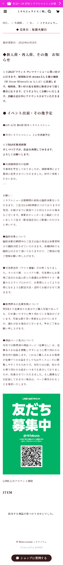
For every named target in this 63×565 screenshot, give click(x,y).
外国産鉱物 (19, 23)
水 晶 (32, 23)
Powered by (27, 547)
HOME (6, 23)
